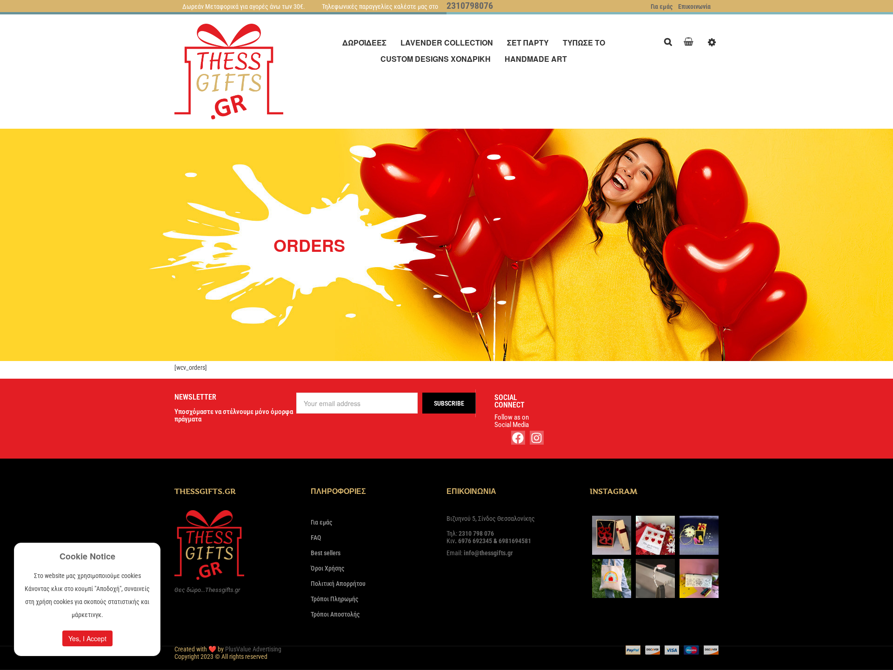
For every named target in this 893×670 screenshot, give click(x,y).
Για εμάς (662, 6)
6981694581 (515, 541)
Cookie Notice (87, 556)
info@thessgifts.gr (488, 553)
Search (670, 40)
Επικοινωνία (694, 6)
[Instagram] (537, 438)
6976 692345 (475, 541)
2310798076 (469, 5)
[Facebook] (518, 438)
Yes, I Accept (87, 638)
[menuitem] (364, 42)
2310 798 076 (476, 533)
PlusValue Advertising (253, 649)
